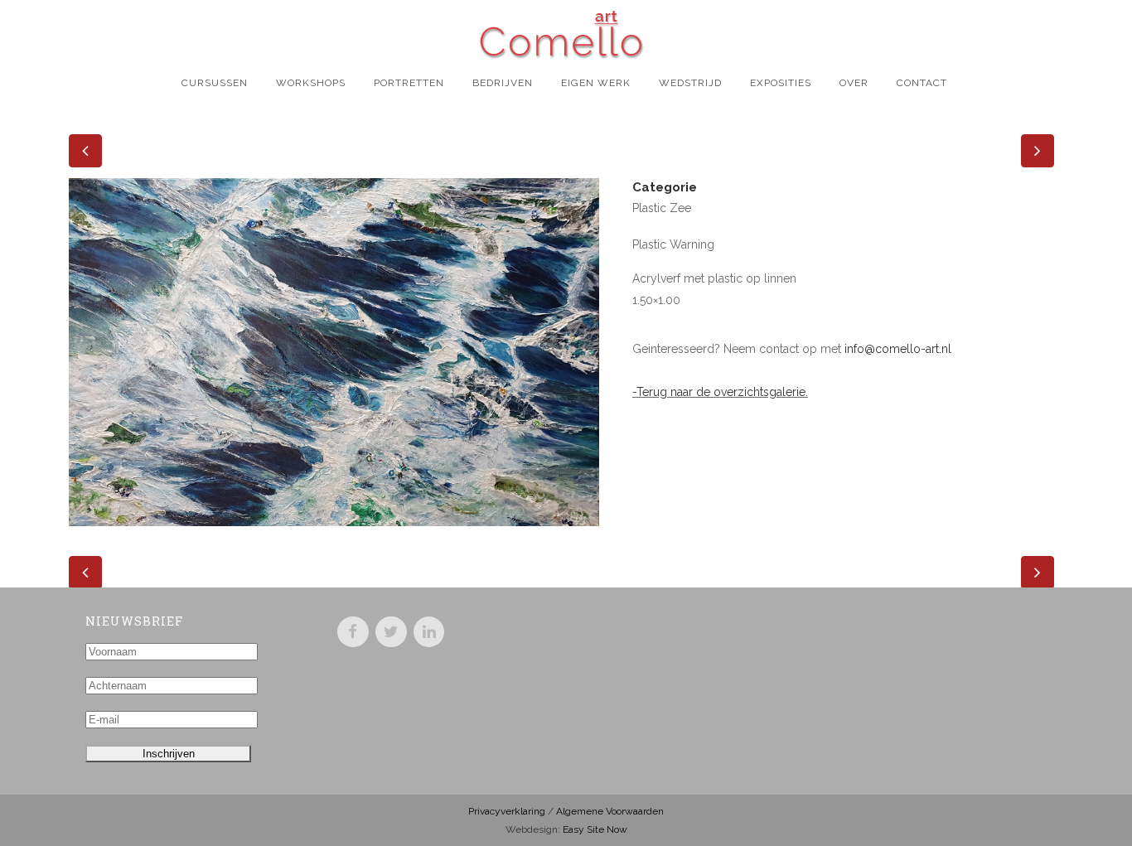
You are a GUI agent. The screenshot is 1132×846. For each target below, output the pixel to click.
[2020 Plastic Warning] (334, 537)
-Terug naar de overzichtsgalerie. (720, 392)
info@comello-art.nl (897, 348)
